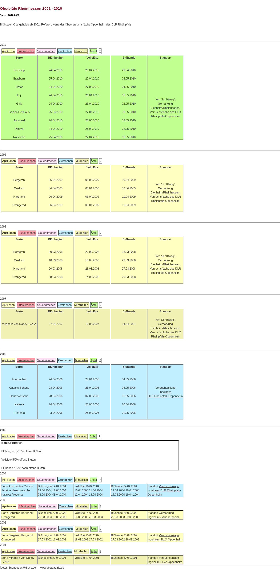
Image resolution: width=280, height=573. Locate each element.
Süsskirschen (25, 51)
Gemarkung (166, 512)
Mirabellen (80, 51)
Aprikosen (8, 51)
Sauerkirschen (46, 51)
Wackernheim (170, 517)
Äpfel (94, 160)
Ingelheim (154, 490)
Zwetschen (65, 51)
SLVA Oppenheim (171, 539)
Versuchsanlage (169, 486)
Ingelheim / (154, 517)
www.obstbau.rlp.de (52, 567)
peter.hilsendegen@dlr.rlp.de (18, 567)
